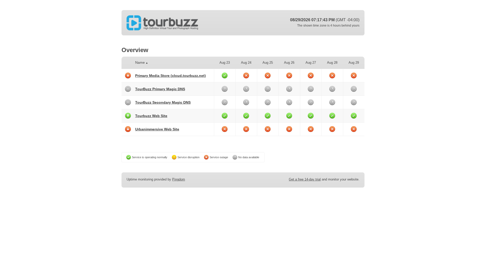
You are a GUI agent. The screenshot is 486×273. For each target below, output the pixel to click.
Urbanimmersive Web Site (157, 129)
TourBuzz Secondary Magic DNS (163, 102)
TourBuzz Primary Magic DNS (160, 89)
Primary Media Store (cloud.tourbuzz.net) (170, 76)
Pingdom (178, 179)
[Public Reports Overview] (190, 22)
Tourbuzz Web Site (151, 116)
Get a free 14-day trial (305, 179)
